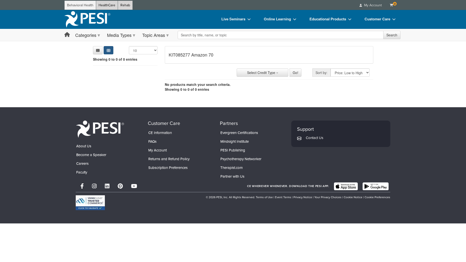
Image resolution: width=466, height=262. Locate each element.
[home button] (67, 35)
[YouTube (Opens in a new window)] (134, 186)
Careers (82, 163)
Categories (85, 35)
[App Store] (346, 186)
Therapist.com (231, 167)
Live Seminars (233, 19)
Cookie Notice (353, 197)
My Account (157, 150)
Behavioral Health (80, 5)
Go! (295, 72)
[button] (98, 50)
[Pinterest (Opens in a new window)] (120, 186)
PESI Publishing (232, 150)
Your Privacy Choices (327, 197)
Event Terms (283, 197)
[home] (87, 19)
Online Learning (277, 19)
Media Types (119, 35)
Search (391, 35)
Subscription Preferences (168, 167)
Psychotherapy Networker (240, 159)
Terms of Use (264, 197)
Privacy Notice (302, 197)
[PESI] (100, 128)
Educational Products (327, 19)
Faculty (81, 172)
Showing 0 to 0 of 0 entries (115, 59)
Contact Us (314, 137)
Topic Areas (153, 35)
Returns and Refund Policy (169, 159)
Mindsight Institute (234, 141)
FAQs (152, 141)
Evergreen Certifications (239, 132)
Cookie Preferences (377, 197)
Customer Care (377, 19)
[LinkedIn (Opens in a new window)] (107, 186)
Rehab (125, 5)
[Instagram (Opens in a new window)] (94, 186)
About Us (83, 146)
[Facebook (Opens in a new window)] (82, 186)
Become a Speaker (91, 154)
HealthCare (107, 5)
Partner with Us (232, 176)
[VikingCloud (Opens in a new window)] (90, 202)
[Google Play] (376, 186)
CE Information (160, 132)
